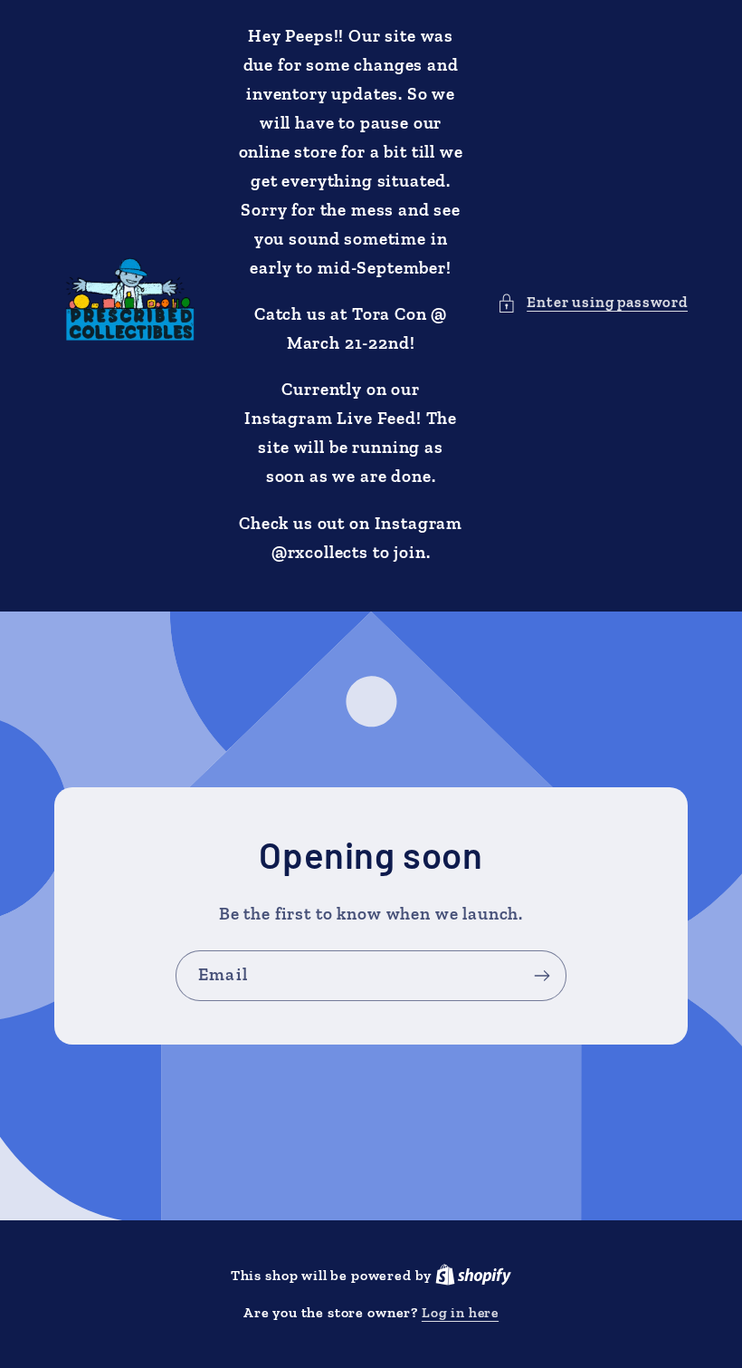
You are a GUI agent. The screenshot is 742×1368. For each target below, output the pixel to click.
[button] (592, 302)
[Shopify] (473, 1275)
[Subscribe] (542, 975)
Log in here (460, 1312)
